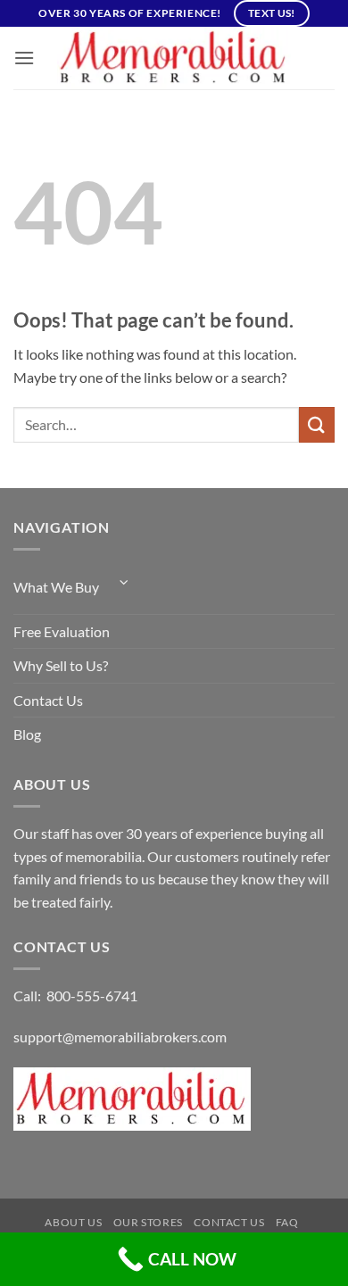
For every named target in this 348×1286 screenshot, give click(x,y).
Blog (27, 734)
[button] (24, 57)
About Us (73, 1222)
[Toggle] (124, 582)
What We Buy (56, 586)
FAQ (287, 1222)
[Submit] (317, 424)
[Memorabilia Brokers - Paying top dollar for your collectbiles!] (174, 58)
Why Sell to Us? (60, 665)
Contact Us (48, 700)
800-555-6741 (91, 995)
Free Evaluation (61, 631)
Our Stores (148, 1222)
